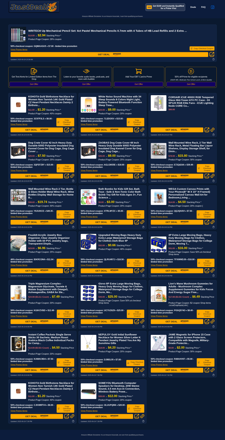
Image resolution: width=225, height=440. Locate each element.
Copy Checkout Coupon (203, 48)
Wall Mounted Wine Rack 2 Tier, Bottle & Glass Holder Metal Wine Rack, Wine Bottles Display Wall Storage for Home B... (51, 193)
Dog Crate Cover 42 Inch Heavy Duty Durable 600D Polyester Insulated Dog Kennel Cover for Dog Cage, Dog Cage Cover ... (51, 147)
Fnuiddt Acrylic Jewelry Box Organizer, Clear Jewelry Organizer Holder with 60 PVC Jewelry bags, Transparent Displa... (49, 239)
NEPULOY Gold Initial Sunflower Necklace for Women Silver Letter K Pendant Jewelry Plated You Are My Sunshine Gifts (119, 339)
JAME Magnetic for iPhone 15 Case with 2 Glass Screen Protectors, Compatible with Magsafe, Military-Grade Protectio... (189, 339)
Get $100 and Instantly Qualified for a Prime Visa (168, 7)
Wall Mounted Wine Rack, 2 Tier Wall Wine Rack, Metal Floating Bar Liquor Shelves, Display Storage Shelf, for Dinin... (190, 147)
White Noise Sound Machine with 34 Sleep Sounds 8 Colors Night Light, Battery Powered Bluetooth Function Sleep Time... (120, 101)
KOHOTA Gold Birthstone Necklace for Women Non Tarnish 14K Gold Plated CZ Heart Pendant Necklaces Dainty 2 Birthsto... (51, 101)
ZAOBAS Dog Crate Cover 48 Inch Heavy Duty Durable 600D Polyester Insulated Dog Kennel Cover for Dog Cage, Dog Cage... (120, 147)
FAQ (203, 7)
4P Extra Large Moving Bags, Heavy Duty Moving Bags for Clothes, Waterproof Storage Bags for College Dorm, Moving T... (190, 239)
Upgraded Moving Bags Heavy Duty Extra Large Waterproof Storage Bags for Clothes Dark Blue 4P (120, 238)
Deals (193, 7)
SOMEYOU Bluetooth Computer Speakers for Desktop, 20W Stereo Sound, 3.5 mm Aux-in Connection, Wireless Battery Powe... (119, 387)
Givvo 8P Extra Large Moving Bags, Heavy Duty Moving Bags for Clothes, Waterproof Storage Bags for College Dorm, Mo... (120, 288)
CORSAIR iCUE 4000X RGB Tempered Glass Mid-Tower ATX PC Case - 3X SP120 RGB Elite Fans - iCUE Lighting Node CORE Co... (191, 101)
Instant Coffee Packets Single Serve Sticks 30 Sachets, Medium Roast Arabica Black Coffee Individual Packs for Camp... (51, 339)
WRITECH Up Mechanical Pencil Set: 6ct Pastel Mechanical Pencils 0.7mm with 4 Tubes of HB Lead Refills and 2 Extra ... (107, 30)
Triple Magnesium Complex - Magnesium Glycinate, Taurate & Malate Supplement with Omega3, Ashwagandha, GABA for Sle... (48, 288)
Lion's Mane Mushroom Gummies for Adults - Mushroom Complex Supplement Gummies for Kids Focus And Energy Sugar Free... (190, 288)
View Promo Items (19, 49)
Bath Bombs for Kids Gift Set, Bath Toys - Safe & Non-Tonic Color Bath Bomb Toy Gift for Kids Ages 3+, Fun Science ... (120, 193)
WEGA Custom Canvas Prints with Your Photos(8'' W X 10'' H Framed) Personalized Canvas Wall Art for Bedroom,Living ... (189, 193)
